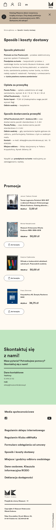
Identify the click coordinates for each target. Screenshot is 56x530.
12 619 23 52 (9, 379)
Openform (53, 516)
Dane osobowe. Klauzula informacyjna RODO (20, 468)
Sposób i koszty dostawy (26, 30)
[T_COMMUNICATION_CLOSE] (49, 15)
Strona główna (9, 30)
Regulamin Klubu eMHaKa (21, 437)
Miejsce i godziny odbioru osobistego (27, 459)
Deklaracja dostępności (19, 477)
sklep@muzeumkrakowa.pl (15, 385)
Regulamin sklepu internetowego (25, 430)
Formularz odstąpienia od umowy (25, 444)
